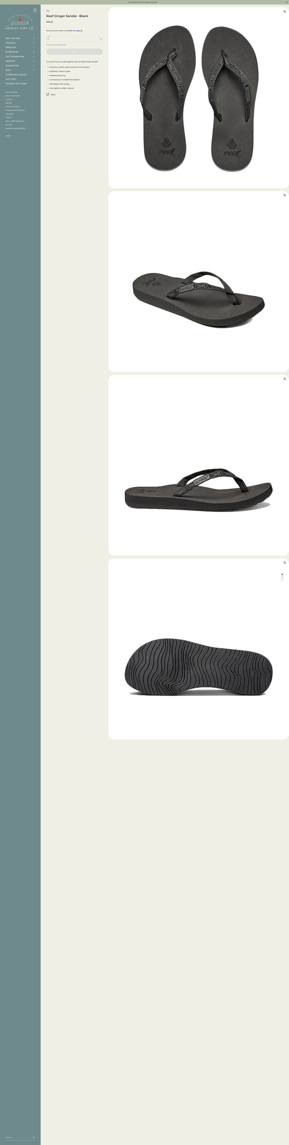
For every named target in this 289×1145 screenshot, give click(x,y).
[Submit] (34, 1137)
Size (49, 36)
